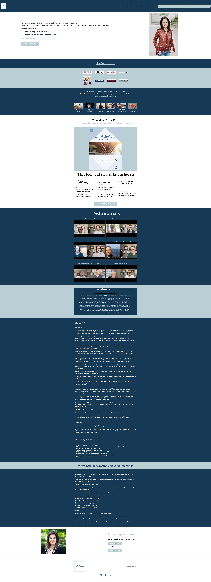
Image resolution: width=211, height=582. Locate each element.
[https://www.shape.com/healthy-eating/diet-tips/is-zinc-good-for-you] (87, 72)
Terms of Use (134, 566)
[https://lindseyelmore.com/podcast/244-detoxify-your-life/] (87, 80)
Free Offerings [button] (148, 6)
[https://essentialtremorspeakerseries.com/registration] (123, 80)
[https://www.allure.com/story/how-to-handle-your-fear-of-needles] (99, 72)
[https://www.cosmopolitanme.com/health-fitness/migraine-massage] (111, 80)
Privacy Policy (128, 566)
